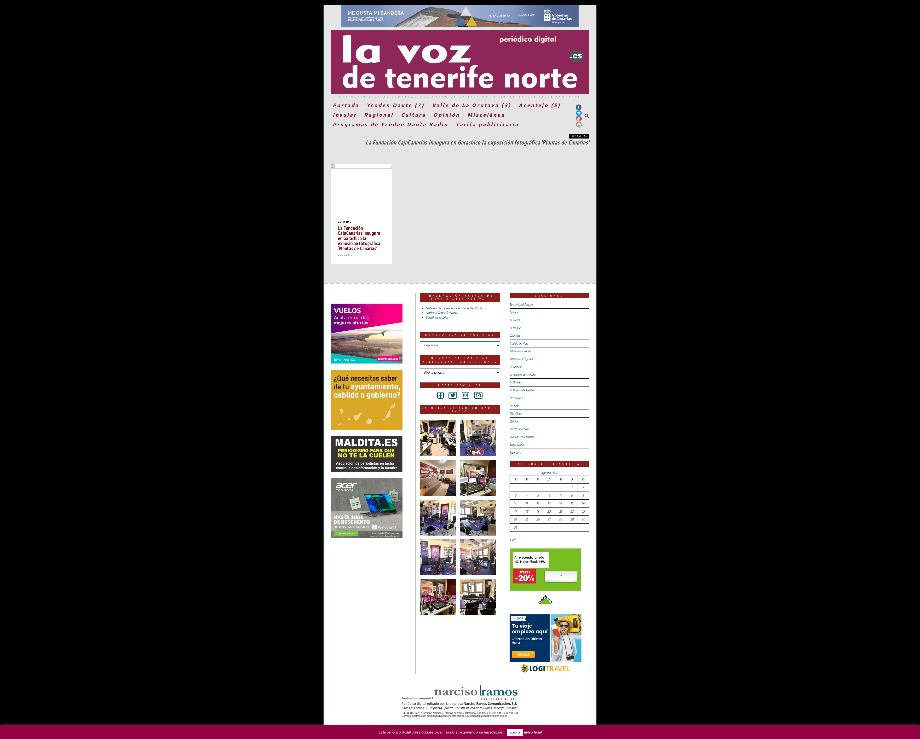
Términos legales (437, 317)
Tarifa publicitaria (487, 124)
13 (548, 503)
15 (571, 503)
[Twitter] (579, 113)
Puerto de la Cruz (519, 429)
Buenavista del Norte (521, 304)
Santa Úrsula (516, 445)
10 (515, 503)
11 (526, 503)
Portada (346, 105)
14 (560, 503)
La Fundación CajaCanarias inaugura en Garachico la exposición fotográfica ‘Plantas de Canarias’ (359, 238)
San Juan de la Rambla (522, 437)
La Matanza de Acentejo (522, 375)
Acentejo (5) (540, 105)
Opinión (446, 115)
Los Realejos (516, 398)
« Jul (512, 540)
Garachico (344, 221)
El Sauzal (515, 320)
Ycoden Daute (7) (396, 105)
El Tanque (515, 328)
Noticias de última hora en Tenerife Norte (454, 308)
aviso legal (533, 732)
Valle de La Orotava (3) (471, 105)
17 (515, 511)
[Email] (579, 124)
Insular (345, 115)
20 (549, 511)
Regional (379, 115)
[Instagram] (579, 119)
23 (583, 511)
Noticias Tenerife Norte (442, 313)
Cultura (413, 115)
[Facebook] (578, 107)
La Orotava (515, 382)
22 (571, 511)
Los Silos (514, 406)
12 (537, 503)
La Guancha (516, 367)
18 (526, 511)
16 (583, 503)
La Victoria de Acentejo (522, 390)
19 (537, 511)
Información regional (521, 359)
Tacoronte (515, 452)
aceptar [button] (515, 732)
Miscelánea (486, 115)
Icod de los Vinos (519, 343)
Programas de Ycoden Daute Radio (390, 124)
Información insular (520, 351)
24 (515, 519)
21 (560, 511)
